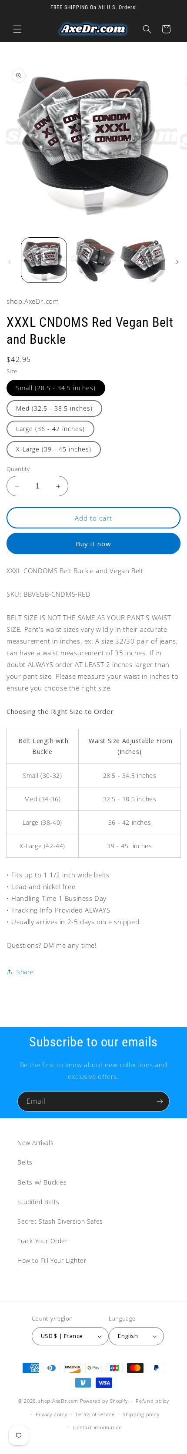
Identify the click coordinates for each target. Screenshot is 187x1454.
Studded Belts (38, 1202)
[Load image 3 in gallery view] (142, 260)
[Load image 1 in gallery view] (44, 260)
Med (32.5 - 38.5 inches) (54, 408)
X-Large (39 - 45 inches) (53, 449)
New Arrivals (35, 1143)
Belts (25, 1162)
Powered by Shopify (104, 1401)
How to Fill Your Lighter (51, 1260)
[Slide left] (9, 262)
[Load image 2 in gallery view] (93, 260)
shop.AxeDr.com (58, 1401)
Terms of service (94, 1414)
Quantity (18, 469)
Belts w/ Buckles (42, 1182)
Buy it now (93, 543)
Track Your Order (42, 1241)
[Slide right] (177, 262)
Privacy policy (51, 1414)
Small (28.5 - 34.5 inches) (56, 388)
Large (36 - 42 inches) (50, 429)
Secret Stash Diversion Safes (60, 1221)
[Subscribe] (159, 1101)
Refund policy (152, 1401)
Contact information (97, 1427)
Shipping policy (141, 1414)
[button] (17, 29)
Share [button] (25, 972)
